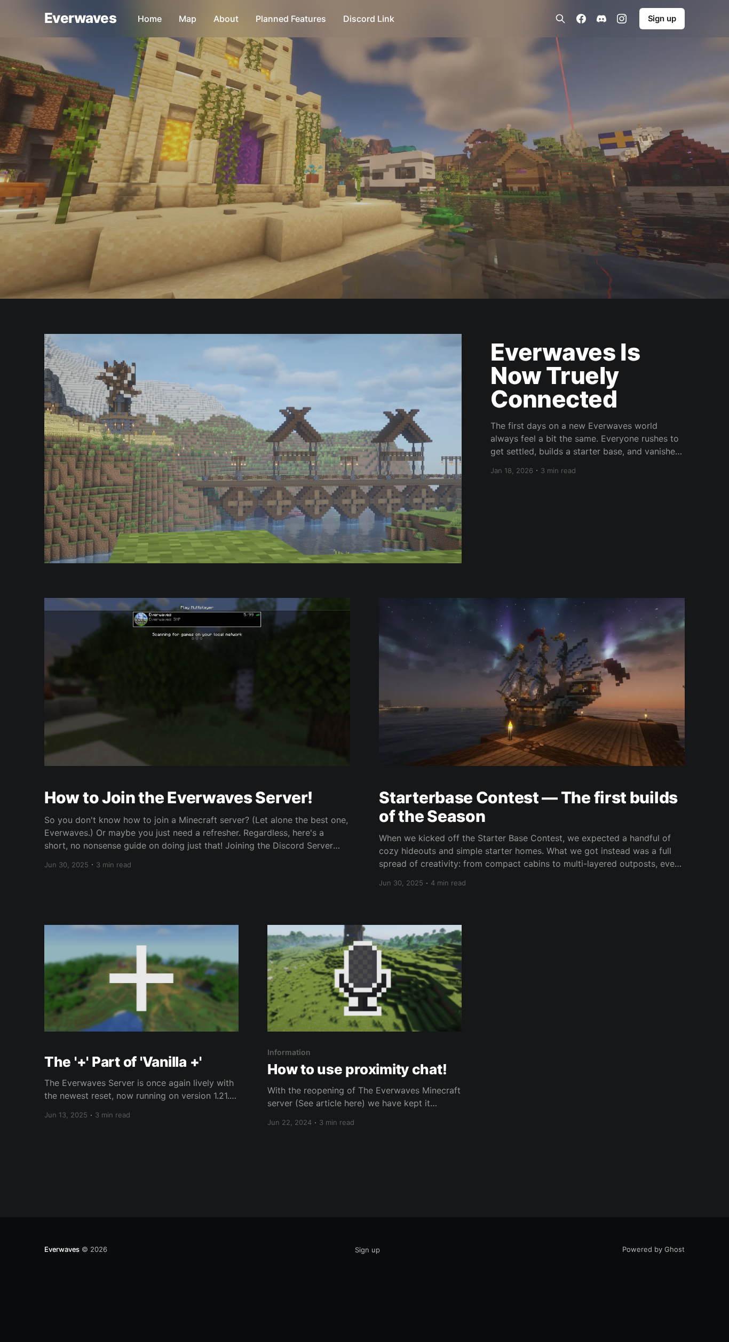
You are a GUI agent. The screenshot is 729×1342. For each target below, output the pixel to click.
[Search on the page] (560, 18)
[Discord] (601, 18)
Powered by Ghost (653, 1249)
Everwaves (80, 18)
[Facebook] (581, 18)
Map (187, 18)
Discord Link (368, 18)
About (226, 18)
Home (150, 18)
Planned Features (291, 18)
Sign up (662, 18)
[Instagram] (622, 18)
